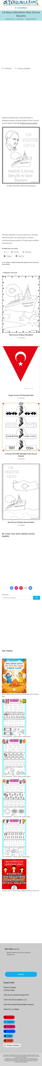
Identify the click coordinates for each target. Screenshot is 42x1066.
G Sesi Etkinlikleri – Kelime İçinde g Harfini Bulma (16, 816)
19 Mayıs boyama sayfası (28, 123)
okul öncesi (5, 264)
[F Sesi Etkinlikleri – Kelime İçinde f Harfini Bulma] (14, 837)
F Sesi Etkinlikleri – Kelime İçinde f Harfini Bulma (16, 856)
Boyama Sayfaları (10, 987)
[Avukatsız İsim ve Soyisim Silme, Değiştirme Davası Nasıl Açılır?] (14, 874)
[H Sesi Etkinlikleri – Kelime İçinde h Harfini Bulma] (14, 717)
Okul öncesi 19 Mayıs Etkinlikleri (21, 335)
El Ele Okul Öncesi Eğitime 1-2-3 (15, 1000)
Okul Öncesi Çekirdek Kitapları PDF (16, 995)
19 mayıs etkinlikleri (17, 262)
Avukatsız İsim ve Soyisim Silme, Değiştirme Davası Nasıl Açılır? (20, 890)
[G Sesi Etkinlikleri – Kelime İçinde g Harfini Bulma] (14, 797)
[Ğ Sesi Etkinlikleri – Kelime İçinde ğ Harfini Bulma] (14, 757)
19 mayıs (8, 262)
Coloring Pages (9, 990)
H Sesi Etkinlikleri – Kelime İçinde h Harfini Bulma (16, 736)
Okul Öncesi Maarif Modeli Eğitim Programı (19, 1004)
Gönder (21, 974)
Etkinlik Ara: (5, 594)
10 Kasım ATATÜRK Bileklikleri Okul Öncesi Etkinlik (21, 455)
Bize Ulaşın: (12, 949)
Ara (36, 597)
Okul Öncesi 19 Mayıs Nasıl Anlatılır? (21, 522)
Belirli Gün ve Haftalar (11, 1009)
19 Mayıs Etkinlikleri (24, 68)
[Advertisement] (21, 42)
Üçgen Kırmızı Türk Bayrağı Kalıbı (21, 395)
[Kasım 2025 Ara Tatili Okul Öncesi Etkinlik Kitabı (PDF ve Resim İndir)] (14, 676)
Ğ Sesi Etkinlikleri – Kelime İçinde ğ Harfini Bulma (16, 776)
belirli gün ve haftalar (31, 262)
